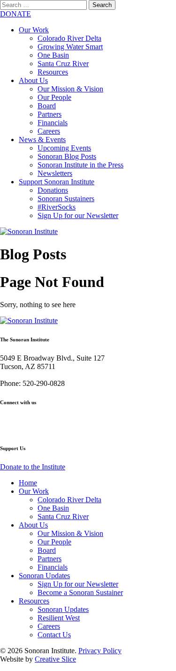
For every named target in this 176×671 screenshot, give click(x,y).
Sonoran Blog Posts (67, 156)
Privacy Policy (100, 651)
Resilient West (59, 618)
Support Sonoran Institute (56, 182)
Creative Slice (55, 659)
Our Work (34, 30)
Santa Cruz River (63, 64)
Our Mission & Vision (70, 89)
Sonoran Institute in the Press (80, 165)
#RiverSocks (57, 207)
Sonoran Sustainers (66, 199)
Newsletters (55, 173)
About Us (33, 80)
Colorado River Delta (69, 38)
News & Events (42, 139)
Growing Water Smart (70, 47)
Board (47, 106)
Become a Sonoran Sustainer (80, 592)
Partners (49, 114)
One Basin (53, 55)
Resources (53, 72)
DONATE (15, 14)
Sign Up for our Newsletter (78, 215)
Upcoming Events (64, 148)
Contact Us (54, 635)
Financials (53, 123)
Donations (53, 190)
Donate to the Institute (32, 467)
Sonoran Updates (44, 576)
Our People (54, 97)
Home (28, 483)
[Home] (29, 231)
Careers (49, 131)
